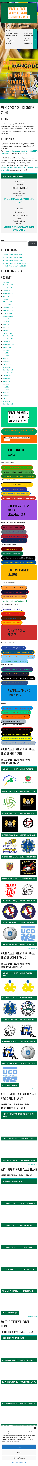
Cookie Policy (14, 1462)
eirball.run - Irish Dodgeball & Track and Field (17, 730)
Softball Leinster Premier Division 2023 (15, 263)
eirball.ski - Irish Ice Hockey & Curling (14, 536)
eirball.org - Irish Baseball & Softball (14, 541)
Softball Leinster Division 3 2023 (13, 254)
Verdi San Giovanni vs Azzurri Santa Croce (19, 201)
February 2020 (7, 364)
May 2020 (6, 356)
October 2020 (7, 341)
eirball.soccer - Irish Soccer (11, 609)
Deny (19, 1452)
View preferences (19, 1458)
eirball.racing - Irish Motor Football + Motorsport (18, 743)
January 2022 (7, 305)
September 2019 (8, 378)
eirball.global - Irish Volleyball (12, 553)
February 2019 (7, 398)
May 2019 (6, 390)
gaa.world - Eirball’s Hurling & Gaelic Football (17, 467)
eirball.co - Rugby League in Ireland (14, 596)
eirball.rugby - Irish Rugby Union (13, 614)
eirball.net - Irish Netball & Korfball (14, 588)
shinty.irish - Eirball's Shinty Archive (14, 489)
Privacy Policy (22, 1462)
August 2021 (7, 319)
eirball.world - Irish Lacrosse (12, 549)
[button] (35, 1428)
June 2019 (6, 387)
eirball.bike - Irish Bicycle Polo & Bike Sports (17, 738)
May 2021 (6, 327)
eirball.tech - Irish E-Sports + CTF (13, 721)
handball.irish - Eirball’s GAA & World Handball (17, 472)
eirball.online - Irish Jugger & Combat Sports (17, 708)
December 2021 (8, 307)
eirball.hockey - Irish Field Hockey (13, 618)
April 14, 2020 (19, 181)
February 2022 (7, 302)
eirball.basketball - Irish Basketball (14, 532)
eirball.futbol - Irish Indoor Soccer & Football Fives (18, 562)
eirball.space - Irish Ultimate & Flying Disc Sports (18, 558)
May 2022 (6, 296)
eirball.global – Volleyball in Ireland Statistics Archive (19, 75)
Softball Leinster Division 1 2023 (13, 260)
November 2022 (8, 288)
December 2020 (8, 336)
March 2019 (6, 395)
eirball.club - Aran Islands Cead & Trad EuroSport (18, 498)
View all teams (32, 948)
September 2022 (8, 293)
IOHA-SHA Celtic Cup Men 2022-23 (14, 266)
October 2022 (7, 290)
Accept (19, 1447)
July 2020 (6, 350)
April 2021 (6, 330)
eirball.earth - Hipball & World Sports (14, 661)
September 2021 (8, 316)
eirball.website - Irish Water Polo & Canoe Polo (18, 652)
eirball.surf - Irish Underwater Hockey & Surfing (18, 657)
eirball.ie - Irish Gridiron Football (13, 527)
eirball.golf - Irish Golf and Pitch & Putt (15, 674)
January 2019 (7, 401)
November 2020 (8, 339)
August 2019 (7, 381)
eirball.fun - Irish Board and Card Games (15, 717)
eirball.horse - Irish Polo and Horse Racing (16, 734)
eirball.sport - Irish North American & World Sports (19, 431)
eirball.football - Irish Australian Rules (15, 592)
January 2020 (7, 367)
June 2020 (6, 353)
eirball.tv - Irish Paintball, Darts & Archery (16, 712)
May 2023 (6, 282)
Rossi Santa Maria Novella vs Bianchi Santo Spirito (19, 228)
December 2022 (8, 285)
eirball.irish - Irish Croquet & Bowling (14, 683)
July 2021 (6, 322)
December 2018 (8, 404)
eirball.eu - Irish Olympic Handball (13, 648)
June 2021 (6, 324)
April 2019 (6, 392)
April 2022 (6, 299)
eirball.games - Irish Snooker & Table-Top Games (18, 678)
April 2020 (6, 358)
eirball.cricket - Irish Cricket (11, 622)
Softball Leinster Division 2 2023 (13, 257)
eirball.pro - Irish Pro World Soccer (14, 601)
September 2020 (8, 344)
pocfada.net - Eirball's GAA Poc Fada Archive (17, 485)
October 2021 (7, 313)
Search (3, 240)
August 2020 (7, 347)
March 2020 (6, 361)
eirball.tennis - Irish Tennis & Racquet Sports (17, 669)
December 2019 (8, 370)
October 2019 (7, 375)
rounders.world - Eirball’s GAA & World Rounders (18, 476)
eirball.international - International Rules (16, 493)
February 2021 (7, 333)
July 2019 (6, 384)
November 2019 (8, 373)
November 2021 (8, 310)
